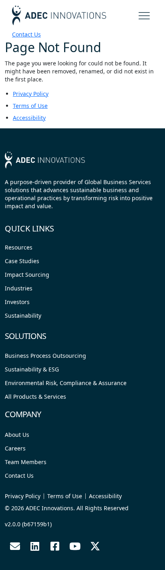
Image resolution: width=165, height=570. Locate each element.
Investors (17, 302)
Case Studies (22, 261)
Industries (18, 288)
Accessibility (29, 118)
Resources (18, 247)
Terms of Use (30, 106)
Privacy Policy (30, 93)
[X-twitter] (95, 546)
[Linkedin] (35, 546)
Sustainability (23, 315)
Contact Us (26, 34)
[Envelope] (15, 546)
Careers (15, 448)
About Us (17, 434)
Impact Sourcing (27, 274)
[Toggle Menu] (145, 14)
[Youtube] (75, 546)
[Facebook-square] (55, 546)
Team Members (25, 462)
